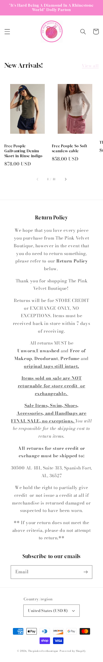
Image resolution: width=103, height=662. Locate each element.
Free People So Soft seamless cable (69, 148)
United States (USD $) (48, 610)
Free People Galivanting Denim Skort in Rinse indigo (23, 151)
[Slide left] (38, 179)
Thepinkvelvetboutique (43, 651)
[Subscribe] (85, 572)
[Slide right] (65, 179)
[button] (7, 31)
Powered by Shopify (73, 651)
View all (90, 65)
